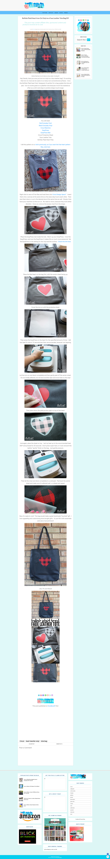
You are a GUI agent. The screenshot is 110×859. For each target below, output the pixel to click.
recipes (71, 803)
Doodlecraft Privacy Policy (80, 819)
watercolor (72, 812)
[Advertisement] (45, 757)
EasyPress (45, 130)
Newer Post (59, 743)
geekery (71, 795)
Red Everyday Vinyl (45, 123)
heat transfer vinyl (32, 741)
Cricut (34, 29)
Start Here (44, 12)
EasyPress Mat (45, 133)
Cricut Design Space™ (59, 194)
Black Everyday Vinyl (45, 125)
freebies (71, 793)
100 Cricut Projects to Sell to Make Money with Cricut (32, 799)
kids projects (72, 799)
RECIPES (61, 12)
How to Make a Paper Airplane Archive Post (31, 805)
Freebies (66, 12)
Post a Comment (25, 748)
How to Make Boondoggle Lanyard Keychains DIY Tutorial (30, 780)
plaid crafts (72, 801)
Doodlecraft (52, 706)
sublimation (72, 807)
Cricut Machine (46, 128)
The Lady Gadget (59, 857)
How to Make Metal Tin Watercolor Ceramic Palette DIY (85, 69)
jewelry (71, 797)
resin (71, 805)
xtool (71, 814)
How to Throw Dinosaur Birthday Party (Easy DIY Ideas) (85, 56)
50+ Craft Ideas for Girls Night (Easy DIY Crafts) (85, 62)
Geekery (56, 12)
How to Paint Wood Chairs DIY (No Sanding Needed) (85, 49)
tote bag (44, 741)
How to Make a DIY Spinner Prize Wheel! (31, 786)
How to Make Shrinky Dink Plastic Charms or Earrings (85, 75)
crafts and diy (72, 790)
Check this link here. (64, 241)
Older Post (32, 743)
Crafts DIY (51, 12)
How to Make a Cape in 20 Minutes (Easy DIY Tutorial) (31, 793)
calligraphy (72, 788)
